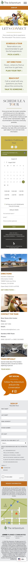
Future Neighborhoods (10, 462)
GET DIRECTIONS (7, 290)
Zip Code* (4, 434)
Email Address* (6, 421)
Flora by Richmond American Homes (14, 459)
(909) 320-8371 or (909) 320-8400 (12, 339)
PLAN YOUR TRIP (13, 71)
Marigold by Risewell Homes (12, 455)
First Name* (4, 409)
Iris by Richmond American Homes (13, 457)
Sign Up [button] (14, 8)
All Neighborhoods (9, 450)
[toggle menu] (25, 3)
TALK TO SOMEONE (13, 89)
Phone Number (5, 427)
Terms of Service (8, 537)
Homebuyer (6, 467)
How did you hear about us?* (10, 440)
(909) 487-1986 (6, 324)
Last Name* (4, 415)
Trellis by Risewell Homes (11, 452)
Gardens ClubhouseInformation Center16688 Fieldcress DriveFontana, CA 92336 (8, 280)
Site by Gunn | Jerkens (19, 537)
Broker (5, 470)
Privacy (3, 536)
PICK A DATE (13, 55)
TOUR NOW (5, 369)
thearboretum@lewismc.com (10, 329)
